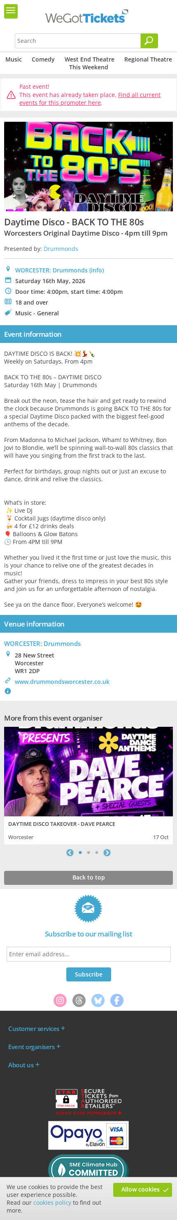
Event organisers (31, 1047)
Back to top (88, 877)
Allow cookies (140, 1189)
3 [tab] (97, 853)
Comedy (43, 59)
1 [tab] (80, 853)
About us (20, 1065)
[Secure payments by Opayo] (88, 1147)
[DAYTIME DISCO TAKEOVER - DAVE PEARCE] (88, 770)
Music (13, 59)
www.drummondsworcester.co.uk (62, 682)
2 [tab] (88, 853)
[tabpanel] (88, 784)
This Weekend (88, 67)
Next (107, 853)
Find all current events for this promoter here (90, 99)
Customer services (33, 1028)
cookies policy (52, 1202)
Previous (70, 853)
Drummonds (61, 249)
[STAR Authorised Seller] (88, 1114)
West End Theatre (89, 59)
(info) (96, 270)
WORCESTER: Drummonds (51, 270)
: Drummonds (42, 643)
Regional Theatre (148, 59)
